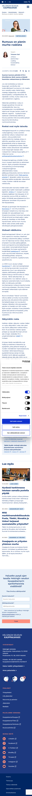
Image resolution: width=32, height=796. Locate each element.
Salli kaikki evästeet (16, 421)
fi (5, 2)
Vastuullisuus (21, 36)
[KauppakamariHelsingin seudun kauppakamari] (10, 7)
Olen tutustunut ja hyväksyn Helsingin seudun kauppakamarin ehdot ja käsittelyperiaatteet (15, 613)
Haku (26, 2)
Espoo (14, 452)
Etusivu (4, 12)
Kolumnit (21, 12)
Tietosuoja (9, 780)
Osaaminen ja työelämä (17, 537)
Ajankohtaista (12, 12)
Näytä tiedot (22, 415)
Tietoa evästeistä (11, 784)
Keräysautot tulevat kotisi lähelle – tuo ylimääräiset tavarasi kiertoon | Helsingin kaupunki (15, 439)
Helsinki (6, 452)
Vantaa (21, 452)
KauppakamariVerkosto (11, 724)
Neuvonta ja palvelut (10, 699)
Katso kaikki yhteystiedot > (13, 666)
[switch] (27, 397)
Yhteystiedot (7, 692)
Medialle (5, 706)
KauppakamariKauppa (10, 717)
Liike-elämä (14, 484)
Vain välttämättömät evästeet (16, 433)
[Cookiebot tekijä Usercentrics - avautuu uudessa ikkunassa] (22, 361)
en (10, 2)
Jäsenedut (6, 703)
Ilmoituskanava (11, 792)
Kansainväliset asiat (16, 509)
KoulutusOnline (8, 728)
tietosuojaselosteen (8, 614)
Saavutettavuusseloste (13, 788)
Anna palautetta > (10, 670)
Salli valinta (16, 427)
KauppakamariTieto (9, 720)
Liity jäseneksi (7, 696)
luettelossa (14, 251)
